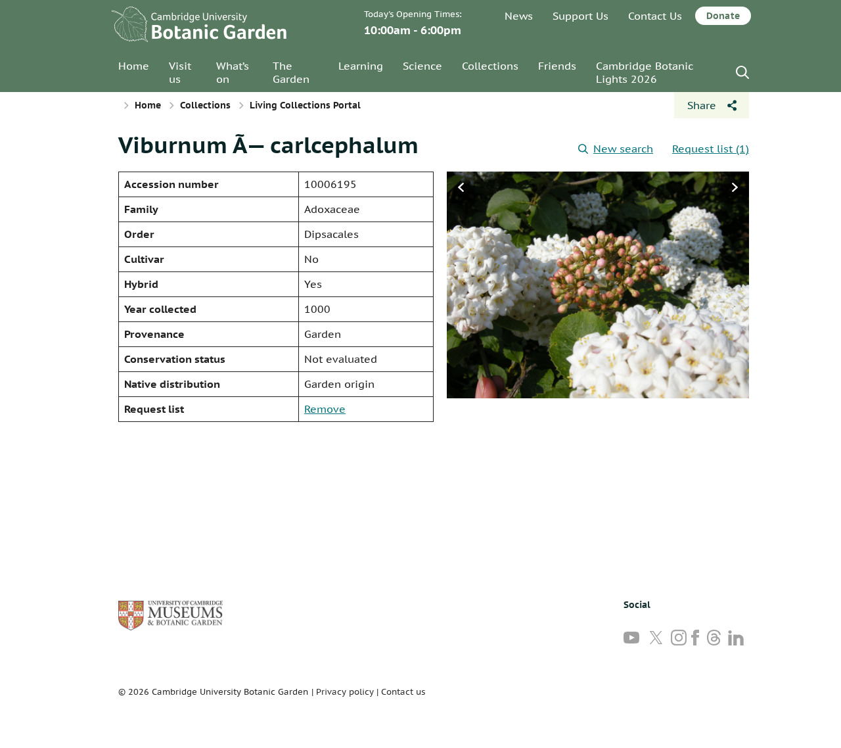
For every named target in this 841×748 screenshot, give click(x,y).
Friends (557, 65)
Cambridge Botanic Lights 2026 (644, 72)
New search (623, 148)
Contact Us (655, 15)
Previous (461, 187)
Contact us (403, 691)
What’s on (232, 72)
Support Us (580, 15)
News (519, 15)
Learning (360, 65)
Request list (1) (710, 148)
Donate (723, 16)
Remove (325, 408)
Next (735, 187)
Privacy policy (345, 691)
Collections (490, 65)
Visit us (180, 72)
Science (422, 65)
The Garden (291, 72)
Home (133, 65)
